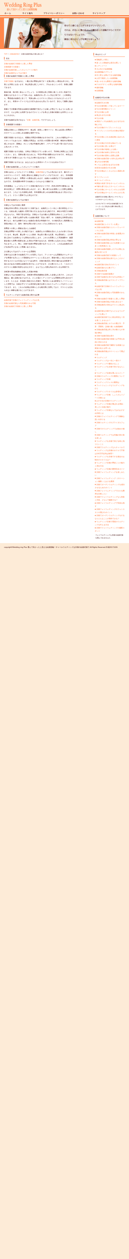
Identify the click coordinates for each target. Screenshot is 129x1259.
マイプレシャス (102, 177)
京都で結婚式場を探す (105, 336)
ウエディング (101, 357)
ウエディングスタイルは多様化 (108, 392)
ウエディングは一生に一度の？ (108, 361)
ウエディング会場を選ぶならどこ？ (110, 373)
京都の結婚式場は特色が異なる (108, 240)
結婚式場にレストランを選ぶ (107, 224)
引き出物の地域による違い (107, 149)
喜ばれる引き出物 (103, 115)
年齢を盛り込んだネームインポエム (110, 186)
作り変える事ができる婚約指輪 (108, 75)
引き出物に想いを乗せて (106, 146)
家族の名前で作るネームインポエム (110, 183)
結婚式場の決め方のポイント (107, 265)
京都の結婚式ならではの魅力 (15, 73)
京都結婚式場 (14, 54)
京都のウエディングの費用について (110, 376)
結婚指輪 (99, 91)
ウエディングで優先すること (107, 364)
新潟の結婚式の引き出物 (106, 168)
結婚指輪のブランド (104, 72)
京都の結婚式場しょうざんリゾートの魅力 (21, 70)
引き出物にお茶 (102, 112)
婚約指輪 (99, 88)
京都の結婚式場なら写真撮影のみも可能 (20, 303)
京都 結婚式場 (33, 120)
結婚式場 (39, 172)
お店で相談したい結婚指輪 (107, 78)
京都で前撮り (9, 81)
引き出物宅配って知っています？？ (110, 106)
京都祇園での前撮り (12, 67)
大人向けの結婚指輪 (104, 69)
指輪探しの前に (102, 60)
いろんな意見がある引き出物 (107, 165)
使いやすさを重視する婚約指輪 (108, 81)
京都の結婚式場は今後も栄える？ (109, 302)
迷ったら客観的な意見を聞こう (108, 63)
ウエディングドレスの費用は (107, 382)
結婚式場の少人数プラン (106, 268)
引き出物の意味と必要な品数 (107, 155)
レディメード (101, 66)
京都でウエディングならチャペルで (110, 447)
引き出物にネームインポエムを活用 (110, 189)
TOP (5, 54)
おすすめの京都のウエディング (108, 401)
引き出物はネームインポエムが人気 (110, 193)
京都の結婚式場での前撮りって (108, 255)
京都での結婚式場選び (105, 274)
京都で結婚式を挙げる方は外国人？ (110, 277)
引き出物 (99, 118)
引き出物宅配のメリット (106, 109)
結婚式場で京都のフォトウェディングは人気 (21, 300)
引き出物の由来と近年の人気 (107, 152)
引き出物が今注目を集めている (108, 143)
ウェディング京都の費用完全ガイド (110, 469)
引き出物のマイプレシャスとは (108, 128)
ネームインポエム (103, 180)
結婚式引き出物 (102, 103)
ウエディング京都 (103, 379)
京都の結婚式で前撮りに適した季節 (18, 64)
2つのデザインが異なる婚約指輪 (109, 84)
